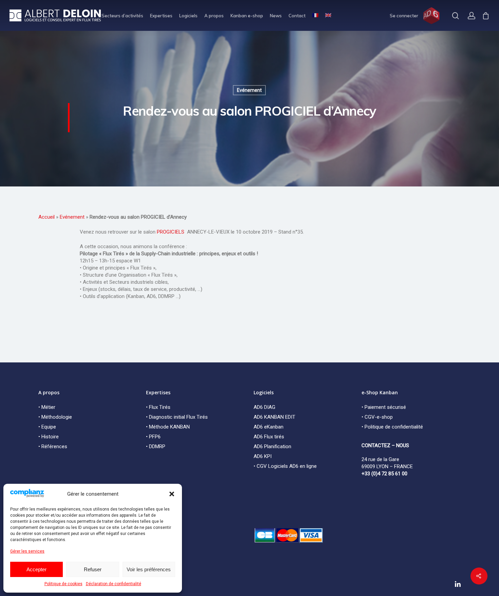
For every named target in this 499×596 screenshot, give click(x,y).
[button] (171, 494)
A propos (214, 15)
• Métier (46, 407)
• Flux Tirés (158, 407)
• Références (52, 446)
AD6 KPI (263, 456)
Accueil (46, 217)
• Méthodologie (55, 417)
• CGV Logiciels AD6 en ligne (285, 466)
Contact (297, 15)
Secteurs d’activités (122, 15)
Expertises (161, 15)
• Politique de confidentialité (392, 427)
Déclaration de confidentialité (113, 583)
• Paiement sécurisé (384, 407)
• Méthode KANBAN (168, 427)
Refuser (92, 569)
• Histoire (48, 437)
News (276, 15)
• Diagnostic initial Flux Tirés (177, 417)
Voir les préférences (149, 569)
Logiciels (188, 15)
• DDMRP (155, 446)
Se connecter (404, 15)
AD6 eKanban (268, 427)
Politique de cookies (63, 583)
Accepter (36, 569)
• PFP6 (153, 437)
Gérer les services (27, 551)
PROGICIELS (171, 232)
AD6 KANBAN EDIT (274, 417)
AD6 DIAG (264, 407)
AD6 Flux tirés (269, 437)
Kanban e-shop (246, 15)
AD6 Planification (272, 446)
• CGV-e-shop (377, 417)
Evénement (249, 90)
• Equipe (47, 427)
